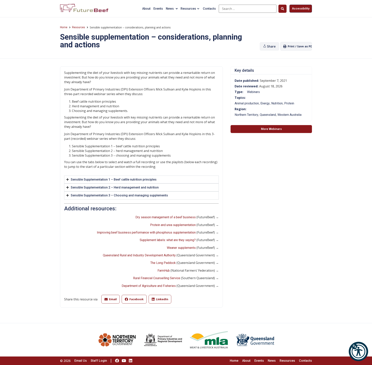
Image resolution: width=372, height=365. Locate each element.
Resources (188, 8)
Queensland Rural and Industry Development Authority (139, 255)
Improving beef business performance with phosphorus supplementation (146, 232)
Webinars (253, 92)
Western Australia (289, 115)
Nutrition (277, 103)
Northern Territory (246, 115)
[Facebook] (117, 361)
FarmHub (164, 270)
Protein (289, 103)
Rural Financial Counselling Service (156, 278)
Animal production (247, 103)
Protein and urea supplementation (173, 225)
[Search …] (247, 9)
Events (158, 8)
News (170, 8)
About (146, 8)
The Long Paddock (163, 263)
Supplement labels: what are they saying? (168, 240)
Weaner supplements (181, 248)
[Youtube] (124, 361)
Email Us (80, 360)
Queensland (268, 115)
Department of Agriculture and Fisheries (149, 286)
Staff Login (99, 360)
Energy (265, 103)
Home (63, 27)
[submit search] (282, 9)
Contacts (209, 8)
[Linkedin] (131, 361)
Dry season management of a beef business (165, 217)
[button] (358, 351)
